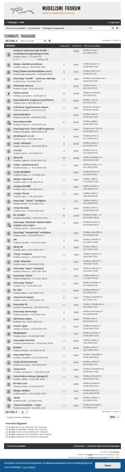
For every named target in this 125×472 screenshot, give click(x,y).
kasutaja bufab (22, 121)
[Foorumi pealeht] (22, 11)
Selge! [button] (108, 465)
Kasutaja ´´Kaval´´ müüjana (29, 200)
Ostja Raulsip (21, 207)
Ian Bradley (114, 452)
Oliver (24, 56)
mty (23, 285)
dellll (23, 182)
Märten (24, 350)
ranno (24, 300)
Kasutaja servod (23, 85)
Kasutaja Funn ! (22, 354)
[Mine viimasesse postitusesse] (98, 50)
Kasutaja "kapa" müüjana (28, 268)
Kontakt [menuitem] (80, 446)
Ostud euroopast (23, 297)
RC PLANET (19, 215)
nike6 (16, 397)
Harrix (93, 186)
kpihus (94, 275)
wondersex (26, 96)
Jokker (94, 340)
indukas (25, 329)
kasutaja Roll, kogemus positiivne (33, 100)
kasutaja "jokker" (23, 282)
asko (23, 264)
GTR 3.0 (94, 71)
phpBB (89, 454)
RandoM (25, 365)
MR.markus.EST (28, 74)
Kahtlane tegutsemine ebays (30, 107)
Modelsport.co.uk (23, 136)
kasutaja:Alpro (22, 114)
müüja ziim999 (22, 186)
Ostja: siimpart (22, 143)
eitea (23, 250)
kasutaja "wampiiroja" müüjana (32, 232)
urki (92, 85)
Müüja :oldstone (22, 179)
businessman (97, 78)
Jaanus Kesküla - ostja (27, 405)
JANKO (94, 361)
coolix (24, 88)
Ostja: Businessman (25, 361)
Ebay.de (18, 157)
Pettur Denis (20, 92)
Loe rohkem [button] (29, 467)
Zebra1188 (95, 232)
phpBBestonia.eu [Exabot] (97, 457)
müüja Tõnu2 (21, 193)
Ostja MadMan (21, 171)
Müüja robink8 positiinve (27, 64)
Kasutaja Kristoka (24, 340)
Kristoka (94, 282)
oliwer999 (25, 218)
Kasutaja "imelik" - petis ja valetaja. (34, 78)
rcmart (17, 150)
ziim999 (25, 242)
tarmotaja (96, 311)
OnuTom (25, 146)
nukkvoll (25, 160)
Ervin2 (24, 336)
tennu (93, 135)
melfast (25, 110)
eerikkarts (25, 278)
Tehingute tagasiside (20, 36)
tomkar (94, 222)
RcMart (17, 347)
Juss (23, 103)
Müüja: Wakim (21, 390)
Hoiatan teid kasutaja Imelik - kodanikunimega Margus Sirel (31, 52)
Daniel (24, 386)
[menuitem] (21, 22)
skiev (23, 235)
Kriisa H (24, 67)
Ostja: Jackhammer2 (25, 164)
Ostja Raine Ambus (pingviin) (30, 376)
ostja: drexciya (22, 261)
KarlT (23, 211)
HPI (15, 239)
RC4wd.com (20, 383)
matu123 (25, 117)
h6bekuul (95, 157)
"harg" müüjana (22, 254)
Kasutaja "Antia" (23, 275)
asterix (94, 397)
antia (93, 347)
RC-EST (17, 290)
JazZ (93, 121)
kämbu (24, 228)
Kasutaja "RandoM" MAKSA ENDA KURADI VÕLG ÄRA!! (32, 224)
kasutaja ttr (20, 304)
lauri (23, 139)
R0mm (94, 171)
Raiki (23, 401)
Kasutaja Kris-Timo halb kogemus (33, 128)
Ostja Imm (19, 369)
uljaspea (25, 131)
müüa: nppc (20, 325)
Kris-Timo (95, 128)
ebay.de (18, 246)
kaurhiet (95, 92)
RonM (24, 203)
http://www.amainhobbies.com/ (32, 71)
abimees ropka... (23, 318)
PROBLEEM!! (20, 333)
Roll (23, 81)
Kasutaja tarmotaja (25, 311)
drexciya (25, 257)
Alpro (93, 114)
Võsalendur (26, 307)
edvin (93, 143)
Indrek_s (25, 167)
